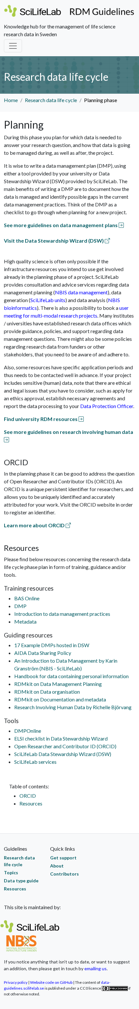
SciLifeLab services (35, 762)
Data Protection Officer (106, 406)
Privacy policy (15, 982)
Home (11, 100)
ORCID (27, 796)
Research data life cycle (51, 100)
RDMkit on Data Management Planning (58, 684)
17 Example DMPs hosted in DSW (51, 645)
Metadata (25, 621)
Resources (30, 803)
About (57, 865)
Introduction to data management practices (62, 614)
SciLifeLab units (47, 300)
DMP (20, 606)
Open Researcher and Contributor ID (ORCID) (65, 746)
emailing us (95, 968)
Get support (63, 857)
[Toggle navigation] (13, 45)
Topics (11, 872)
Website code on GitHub (51, 982)
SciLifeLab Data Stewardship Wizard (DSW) (62, 754)
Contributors (64, 874)
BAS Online (26, 598)
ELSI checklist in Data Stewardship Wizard (61, 738)
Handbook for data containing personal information (71, 676)
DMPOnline (27, 731)
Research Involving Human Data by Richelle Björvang (73, 707)
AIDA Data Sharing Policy (42, 653)
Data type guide (21, 880)
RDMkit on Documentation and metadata (60, 699)
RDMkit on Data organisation (47, 691)
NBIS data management (81, 292)
